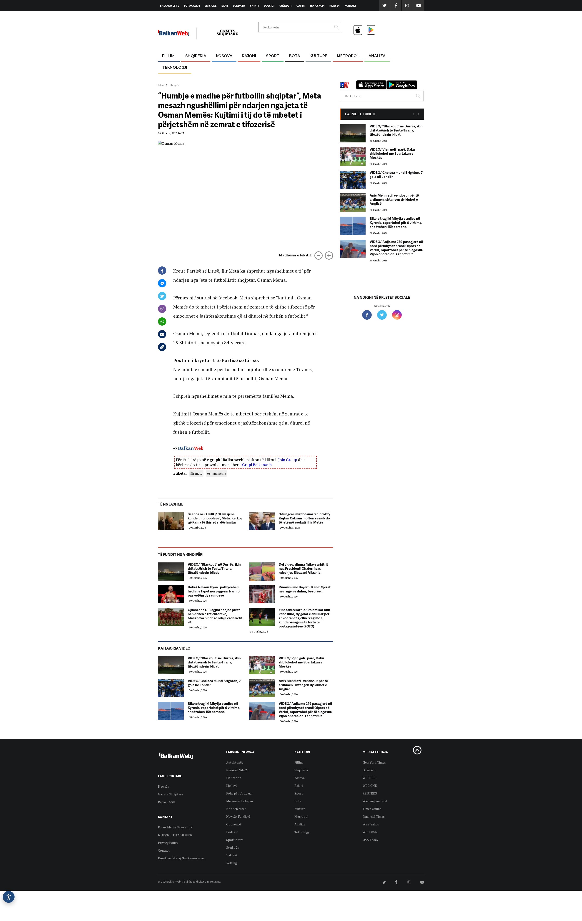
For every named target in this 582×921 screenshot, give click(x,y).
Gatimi (300, 5)
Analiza (377, 56)
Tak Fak (232, 855)
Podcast (232, 832)
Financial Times (374, 816)
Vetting (231, 863)
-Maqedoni (249, 77)
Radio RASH (166, 802)
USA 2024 (294, 67)
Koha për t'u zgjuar (239, 793)
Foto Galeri (192, 5)
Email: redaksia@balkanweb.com (182, 858)
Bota (294, 56)
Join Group (287, 459)
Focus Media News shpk (175, 827)
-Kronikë (190, 67)
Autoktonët (234, 762)
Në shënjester (236, 809)
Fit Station (233, 778)
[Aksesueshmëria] (9, 897)
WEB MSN (370, 832)
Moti (224, 5)
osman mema (216, 473)
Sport (272, 56)
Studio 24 (232, 847)
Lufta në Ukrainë (294, 79)
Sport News (234, 840)
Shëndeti (285, 5)
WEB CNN (370, 785)
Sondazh (239, 5)
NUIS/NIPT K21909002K (175, 835)
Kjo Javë (231, 785)
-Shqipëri (272, 77)
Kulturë (318, 56)
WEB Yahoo (371, 824)
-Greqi (245, 67)
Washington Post (375, 801)
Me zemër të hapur (239, 801)
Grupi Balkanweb (257, 464)
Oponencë (233, 824)
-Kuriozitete (346, 67)
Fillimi (169, 56)
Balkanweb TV (169, 5)
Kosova (224, 56)
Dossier (269, 5)
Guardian (369, 770)
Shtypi (254, 5)
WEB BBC (369, 778)
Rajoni (249, 56)
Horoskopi (317, 5)
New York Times (374, 762)
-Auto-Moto (171, 78)
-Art (311, 67)
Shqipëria (195, 56)
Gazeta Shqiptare (170, 794)
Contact (164, 850)
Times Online (372, 809)
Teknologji (174, 67)
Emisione (210, 5)
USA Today (370, 840)
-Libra (313, 77)
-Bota (269, 67)
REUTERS (370, 793)
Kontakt (350, 5)
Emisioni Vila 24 (237, 770)
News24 (334, 5)
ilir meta (196, 473)
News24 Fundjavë (238, 816)
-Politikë (190, 77)
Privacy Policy (168, 842)
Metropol (348, 56)
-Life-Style (343, 77)
